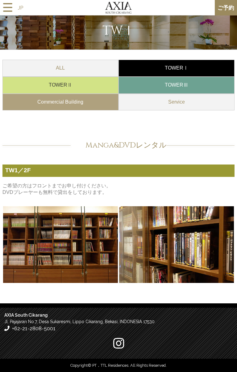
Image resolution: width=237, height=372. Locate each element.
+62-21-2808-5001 (34, 328)
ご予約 (226, 8)
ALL (60, 68)
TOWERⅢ (176, 85)
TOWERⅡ (60, 85)
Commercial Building (60, 102)
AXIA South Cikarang (118, 9)
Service (176, 102)
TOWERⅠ (176, 68)
